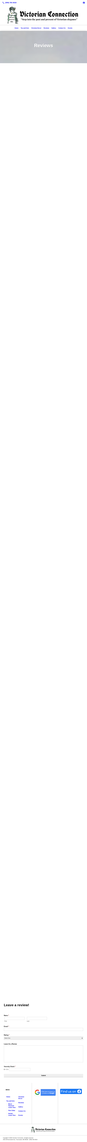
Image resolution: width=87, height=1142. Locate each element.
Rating (6, 1035)
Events (70, 28)
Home (16, 28)
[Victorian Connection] (43, 1130)
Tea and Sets (25, 28)
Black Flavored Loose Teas (12, 1105)
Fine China (11, 1110)
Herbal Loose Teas (12, 1114)
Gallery (53, 28)
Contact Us (62, 28)
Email (6, 1026)
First (5, 1021)
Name (6, 1015)
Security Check (9, 1066)
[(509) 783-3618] (9, 2)
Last (28, 1021)
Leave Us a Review (10, 1044)
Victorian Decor (36, 28)
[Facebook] (83, 2)
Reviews (46, 28)
